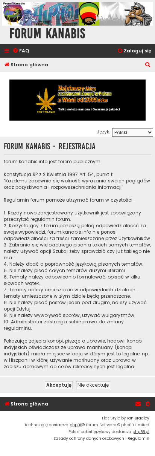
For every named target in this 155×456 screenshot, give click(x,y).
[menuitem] (20, 51)
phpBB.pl (140, 432)
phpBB (76, 425)
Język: (103, 132)
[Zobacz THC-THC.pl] (77, 100)
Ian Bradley (138, 418)
